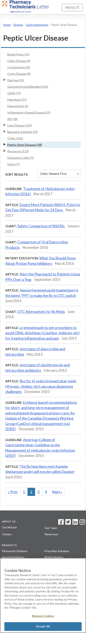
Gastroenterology (37, 24)
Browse (18, 24)
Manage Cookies (43, 616)
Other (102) (15, 138)
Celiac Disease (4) (18, 61)
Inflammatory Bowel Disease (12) (28, 112)
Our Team (51, 528)
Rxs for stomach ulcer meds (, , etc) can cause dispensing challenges (40, 386)
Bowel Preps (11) (18, 54)
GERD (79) (14, 93)
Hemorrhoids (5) (17, 106)
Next (57, 492)
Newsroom (51, 534)
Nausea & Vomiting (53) (22, 132)
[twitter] (67, 523)
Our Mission (9, 527)
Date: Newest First (53, 173)
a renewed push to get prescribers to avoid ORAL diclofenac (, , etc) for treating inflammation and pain (42, 332)
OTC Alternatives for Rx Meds (41, 311)
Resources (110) (18, 151)
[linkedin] (75, 523)
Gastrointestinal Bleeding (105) (27, 86)
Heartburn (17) (17, 99)
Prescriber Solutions (57, 551)
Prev (13, 492)
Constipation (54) (18, 67)
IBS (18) (12, 119)
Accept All (43, 626)
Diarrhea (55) (15, 80)
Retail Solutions (54, 557)
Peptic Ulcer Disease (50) (24, 144)
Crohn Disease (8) (18, 73)
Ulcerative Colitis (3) (20, 157)
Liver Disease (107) (19, 125)
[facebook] (61, 523)
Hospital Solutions (13, 557)
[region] (43, 595)
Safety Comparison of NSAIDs (41, 226)
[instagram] (82, 523)
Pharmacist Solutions (15, 551)
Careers (7, 534)
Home (7, 24)
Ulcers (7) (13, 164)
